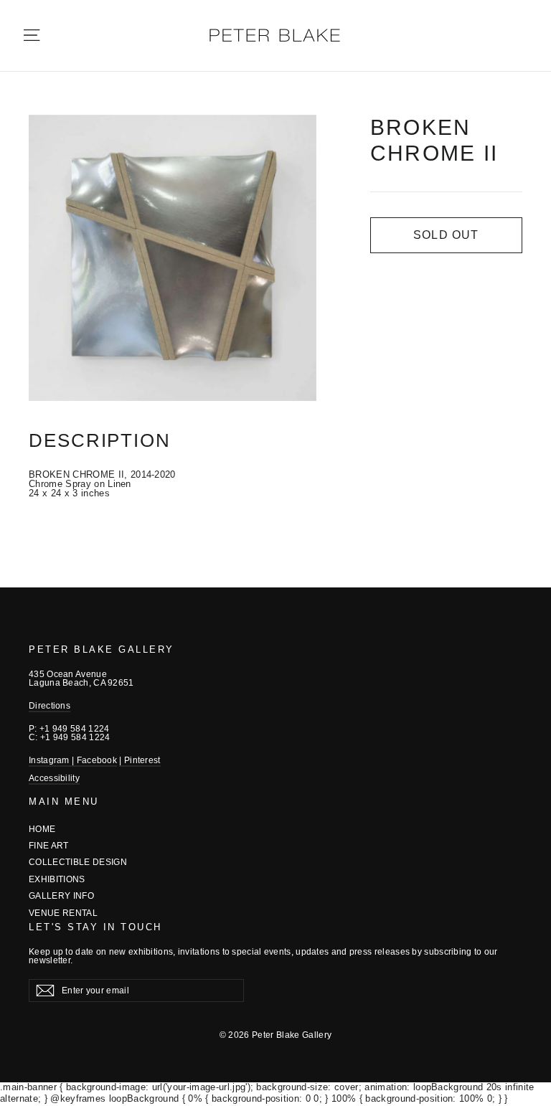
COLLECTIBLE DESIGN (78, 862)
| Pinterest (139, 760)
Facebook (97, 760)
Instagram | (53, 760)
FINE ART (49, 846)
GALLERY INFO (61, 896)
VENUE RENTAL (63, 913)
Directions (49, 706)
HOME (42, 829)
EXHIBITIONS (57, 879)
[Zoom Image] (172, 258)
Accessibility (54, 778)
